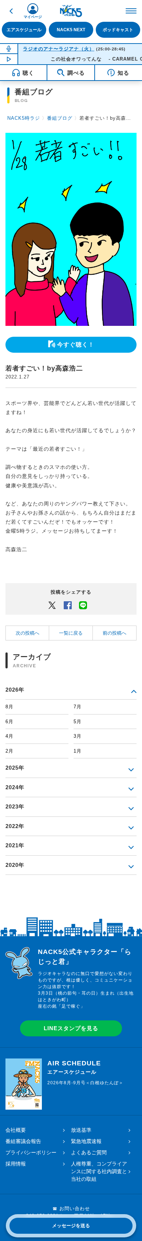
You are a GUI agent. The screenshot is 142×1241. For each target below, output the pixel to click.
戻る (11, 11)
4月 (9, 736)
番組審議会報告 (23, 1141)
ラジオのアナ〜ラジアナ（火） (58, 49)
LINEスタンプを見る (71, 1028)
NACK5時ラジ (23, 118)
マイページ (33, 17)
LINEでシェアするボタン (83, 605)
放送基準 (81, 1130)
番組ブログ (59, 118)
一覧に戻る (71, 633)
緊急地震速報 (86, 1141)
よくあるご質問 (89, 1152)
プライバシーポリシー (30, 1152)
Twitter (52, 605)
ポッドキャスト (118, 29)
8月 (9, 706)
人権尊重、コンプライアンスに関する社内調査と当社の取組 (99, 1171)
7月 (78, 706)
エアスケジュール (24, 29)
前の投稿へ (114, 633)
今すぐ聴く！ (75, 344)
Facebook (68, 605)
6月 (9, 721)
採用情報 (15, 1164)
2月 (9, 751)
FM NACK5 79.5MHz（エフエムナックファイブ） (71, 11)
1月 (78, 751)
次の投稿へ (27, 633)
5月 (78, 721)
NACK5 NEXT (71, 29)
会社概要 (15, 1130)
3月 (78, 736)
